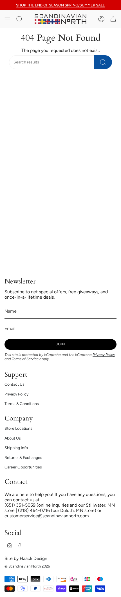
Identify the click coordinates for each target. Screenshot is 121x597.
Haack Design (33, 558)
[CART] (113, 19)
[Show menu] (7, 19)
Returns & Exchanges (23, 457)
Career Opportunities (23, 467)
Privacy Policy (104, 355)
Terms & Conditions (22, 403)
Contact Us (14, 384)
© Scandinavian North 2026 (27, 566)
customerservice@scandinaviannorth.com (47, 515)
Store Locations (18, 428)
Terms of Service (25, 359)
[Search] (103, 62)
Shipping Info (16, 447)
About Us (13, 438)
